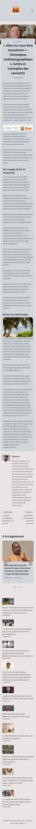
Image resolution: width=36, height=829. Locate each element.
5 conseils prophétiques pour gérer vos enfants (7, 517)
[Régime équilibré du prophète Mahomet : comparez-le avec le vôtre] (18, 708)
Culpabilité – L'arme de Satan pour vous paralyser (27, 517)
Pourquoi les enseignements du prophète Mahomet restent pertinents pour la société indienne (18, 759)
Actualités (18, 41)
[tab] (14, 587)
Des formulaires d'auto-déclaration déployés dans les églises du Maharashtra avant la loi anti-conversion (17, 653)
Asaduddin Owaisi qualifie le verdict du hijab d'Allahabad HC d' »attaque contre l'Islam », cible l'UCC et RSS (17, 780)
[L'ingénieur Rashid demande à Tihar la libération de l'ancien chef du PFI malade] (18, 690)
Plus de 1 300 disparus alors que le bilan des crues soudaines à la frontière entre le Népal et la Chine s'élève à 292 (17, 610)
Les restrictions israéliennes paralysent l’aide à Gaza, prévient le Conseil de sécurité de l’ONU (17, 631)
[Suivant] (30, 563)
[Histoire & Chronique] (15, 11)
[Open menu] (32, 11)
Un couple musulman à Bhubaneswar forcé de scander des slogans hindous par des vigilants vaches (16, 801)
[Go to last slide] (5, 563)
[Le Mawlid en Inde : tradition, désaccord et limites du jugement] (18, 728)
